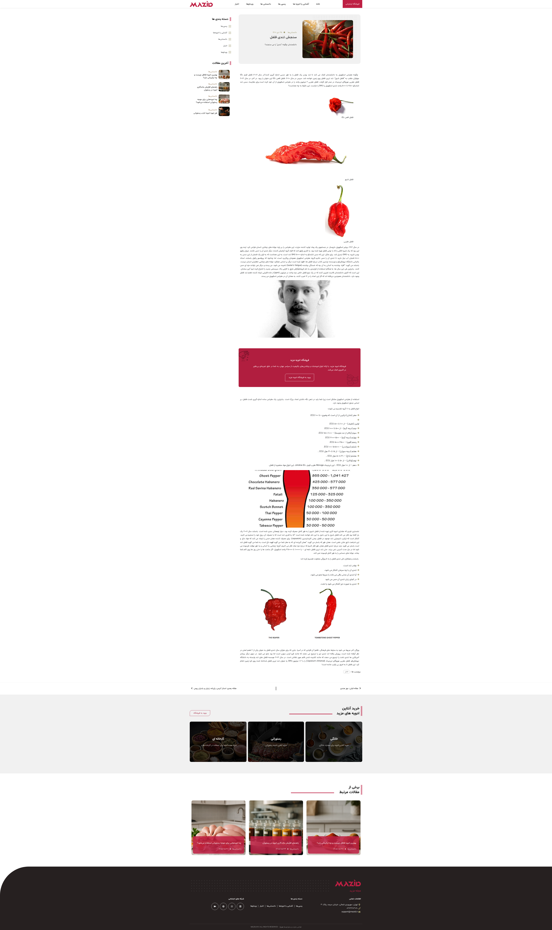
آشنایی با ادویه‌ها (220, 32)
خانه (318, 4)
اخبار (237, 4)
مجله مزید (355, 891)
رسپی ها (282, 4)
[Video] (214, 906)
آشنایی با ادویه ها (301, 4)
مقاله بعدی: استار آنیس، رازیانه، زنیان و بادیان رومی (214, 688)
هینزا (281, 927)
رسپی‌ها (224, 26)
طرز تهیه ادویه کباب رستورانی (205, 113)
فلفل (346, 672)
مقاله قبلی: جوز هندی (349, 688)
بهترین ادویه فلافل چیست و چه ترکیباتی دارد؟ (205, 76)
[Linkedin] (240, 906)
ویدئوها (249, 4)
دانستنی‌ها (292, 32)
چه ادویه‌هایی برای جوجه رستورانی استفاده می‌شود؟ (206, 101)
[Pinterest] (223, 906)
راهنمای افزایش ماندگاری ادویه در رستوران (207, 88)
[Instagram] (231, 906)
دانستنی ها (265, 4)
